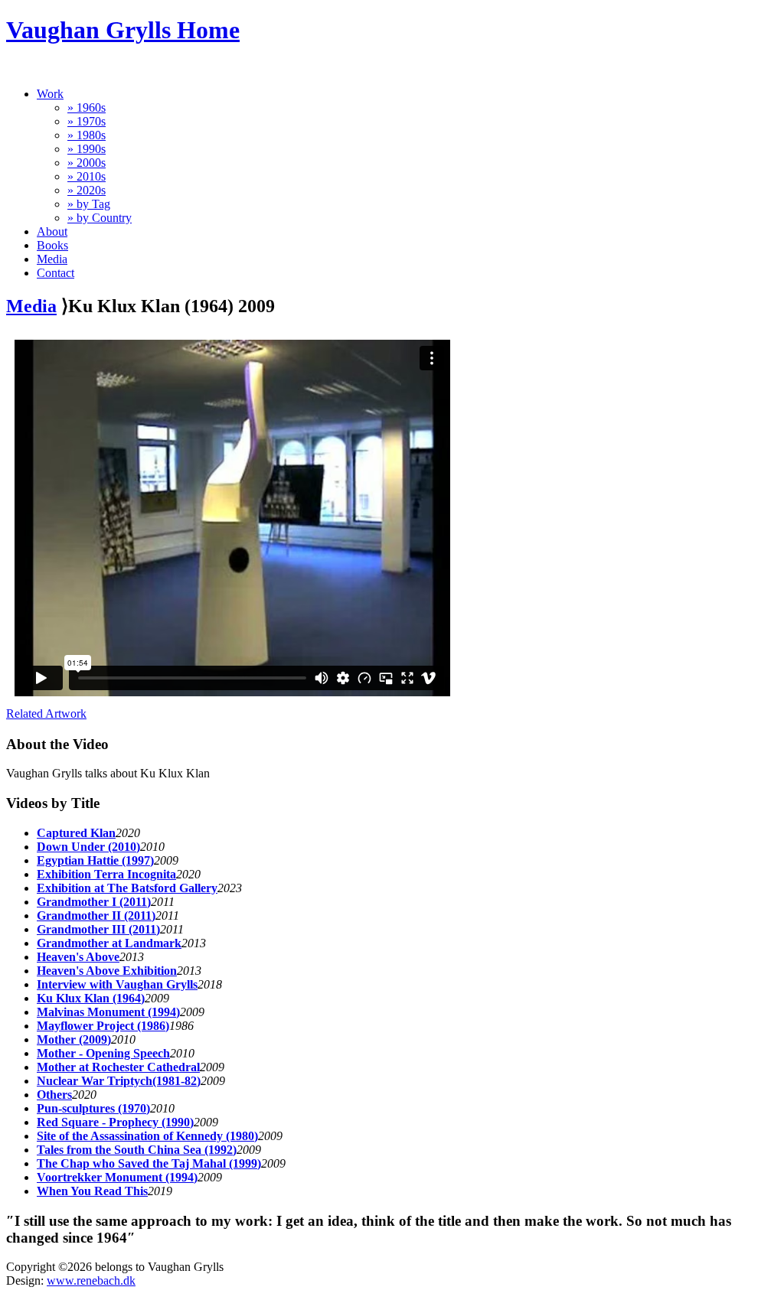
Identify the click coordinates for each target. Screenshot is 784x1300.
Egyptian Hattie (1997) (95, 860)
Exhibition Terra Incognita (106, 874)
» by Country (99, 217)
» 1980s (86, 135)
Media (52, 259)
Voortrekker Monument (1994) (117, 1177)
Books (52, 245)
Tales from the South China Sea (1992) (137, 1149)
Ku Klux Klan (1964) (91, 998)
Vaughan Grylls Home (123, 30)
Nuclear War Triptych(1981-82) (119, 1080)
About (52, 231)
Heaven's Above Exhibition (107, 970)
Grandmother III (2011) (98, 929)
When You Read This (92, 1190)
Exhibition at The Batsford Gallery (127, 887)
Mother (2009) (74, 1039)
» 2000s (86, 162)
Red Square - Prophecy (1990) (115, 1122)
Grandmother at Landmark (109, 943)
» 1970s (86, 121)
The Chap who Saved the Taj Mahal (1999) (149, 1163)
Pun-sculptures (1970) (93, 1108)
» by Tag (88, 203)
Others (54, 1094)
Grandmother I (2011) (94, 901)
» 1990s (86, 148)
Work (50, 93)
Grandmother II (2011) (96, 915)
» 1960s (86, 107)
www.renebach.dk (91, 1280)
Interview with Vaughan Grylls (117, 984)
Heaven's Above (78, 956)
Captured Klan (76, 832)
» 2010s (86, 176)
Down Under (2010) (88, 846)
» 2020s (86, 190)
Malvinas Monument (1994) (108, 1011)
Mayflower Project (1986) (103, 1025)
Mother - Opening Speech (103, 1053)
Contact (55, 272)
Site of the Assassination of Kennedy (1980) (147, 1135)
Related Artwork (46, 713)
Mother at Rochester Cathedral (118, 1067)
